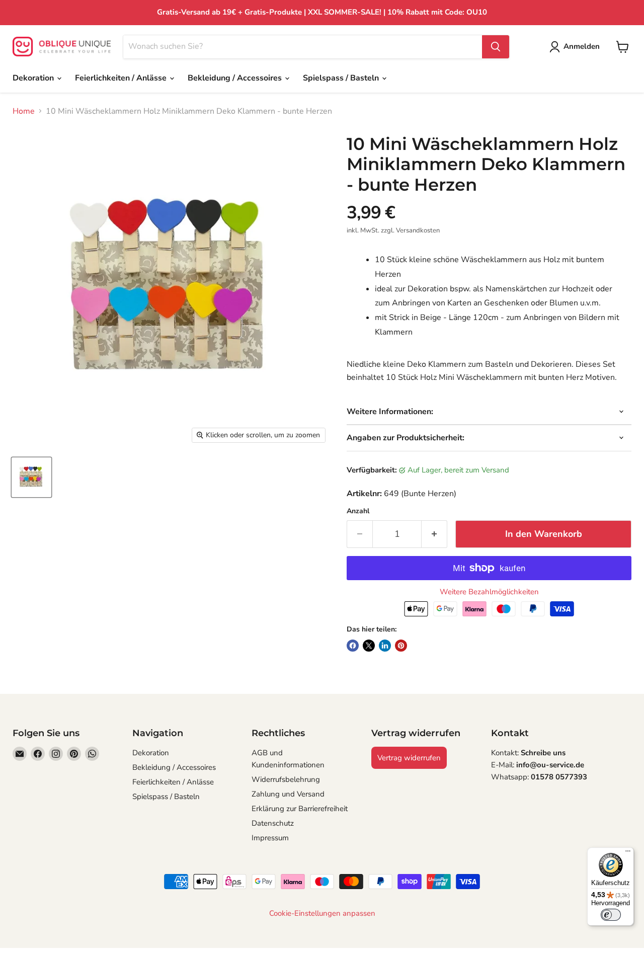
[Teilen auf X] (369, 646)
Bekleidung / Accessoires (236, 78)
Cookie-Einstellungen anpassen (322, 913)
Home (24, 111)
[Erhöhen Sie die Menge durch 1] (434, 534)
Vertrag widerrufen (409, 758)
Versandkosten (418, 230)
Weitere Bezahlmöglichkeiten (489, 592)
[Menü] (628, 853)
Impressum (270, 838)
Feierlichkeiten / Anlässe (122, 78)
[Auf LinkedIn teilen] (385, 646)
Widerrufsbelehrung (286, 779)
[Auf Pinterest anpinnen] (401, 646)
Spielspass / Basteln (342, 78)
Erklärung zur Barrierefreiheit (300, 809)
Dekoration (34, 78)
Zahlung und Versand (288, 794)
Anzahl (358, 511)
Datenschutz (273, 823)
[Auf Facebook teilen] (353, 646)
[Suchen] (495, 46)
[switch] (611, 915)
